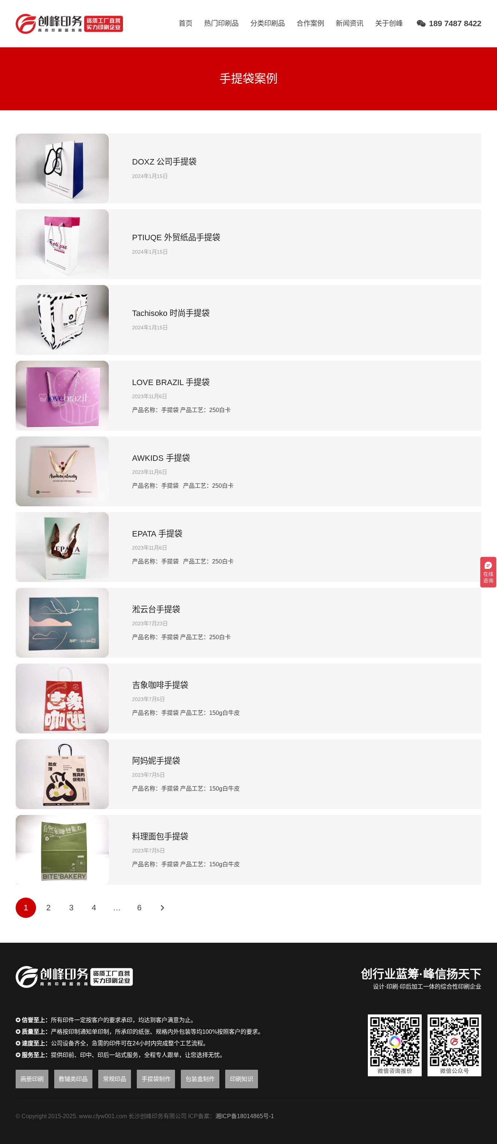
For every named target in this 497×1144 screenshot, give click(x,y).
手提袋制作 (156, 1079)
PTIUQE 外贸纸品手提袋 (176, 237)
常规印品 (114, 1079)
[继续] (162, 908)
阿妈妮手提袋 (156, 760)
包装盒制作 (200, 1079)
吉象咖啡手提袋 (160, 685)
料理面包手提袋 (160, 836)
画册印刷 (32, 1079)
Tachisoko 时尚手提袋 (171, 313)
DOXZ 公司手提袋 (164, 161)
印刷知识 (241, 1079)
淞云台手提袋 (156, 609)
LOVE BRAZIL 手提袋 (171, 382)
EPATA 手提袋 (157, 533)
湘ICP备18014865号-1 (244, 1116)
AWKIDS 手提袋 (161, 458)
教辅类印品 (73, 1079)
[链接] (69, 24)
